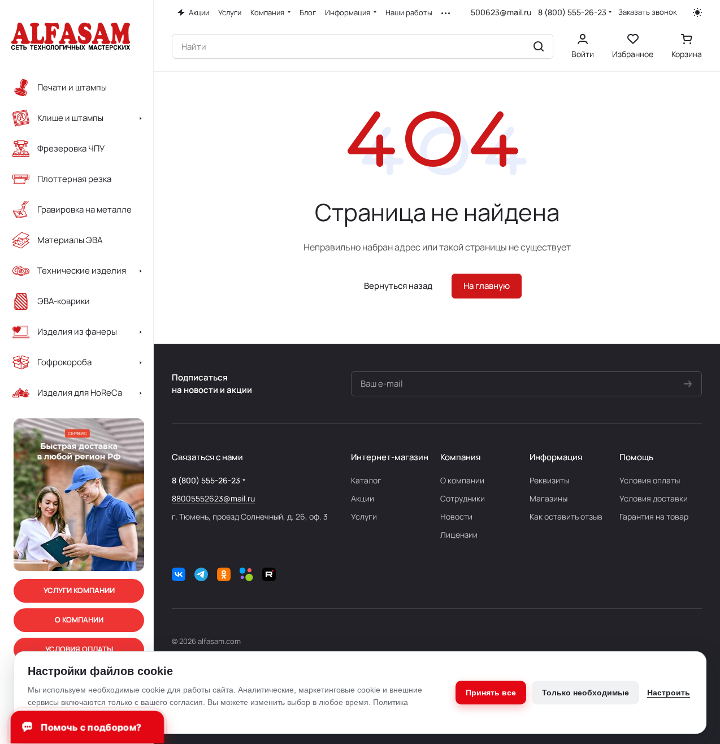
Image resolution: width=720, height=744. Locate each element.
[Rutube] (269, 574)
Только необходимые (585, 692)
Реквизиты (549, 480)
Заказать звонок (647, 12)
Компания (460, 457)
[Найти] (538, 46)
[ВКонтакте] (178, 574)
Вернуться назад (398, 286)
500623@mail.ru (501, 12)
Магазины (548, 498)
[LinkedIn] (246, 574)
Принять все (491, 692)
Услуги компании (79, 590)
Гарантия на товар (653, 516)
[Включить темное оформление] (697, 12)
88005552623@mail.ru (213, 498)
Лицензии (459, 534)
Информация (556, 457)
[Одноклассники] (224, 574)
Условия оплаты (649, 480)
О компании (462, 480)
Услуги (364, 516)
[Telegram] (201, 574)
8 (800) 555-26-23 (572, 12)
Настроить (668, 692)
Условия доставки (653, 498)
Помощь (636, 457)
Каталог (366, 480)
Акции (362, 498)
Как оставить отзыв (566, 516)
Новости (456, 516)
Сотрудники (462, 498)
